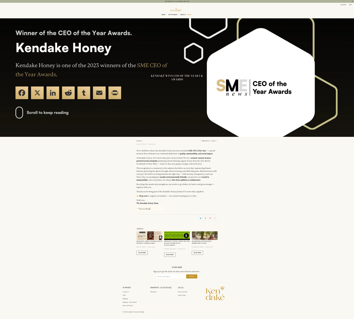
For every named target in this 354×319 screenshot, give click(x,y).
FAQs (124, 295)
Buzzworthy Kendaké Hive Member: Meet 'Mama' (202, 242)
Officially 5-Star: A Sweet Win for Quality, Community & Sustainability (177, 243)
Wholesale (153, 292)
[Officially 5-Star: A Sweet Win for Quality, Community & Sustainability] (177, 235)
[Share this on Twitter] (201, 218)
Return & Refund (128, 305)
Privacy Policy (182, 295)
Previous (205, 141)
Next (213, 141)
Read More (142, 253)
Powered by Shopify (138, 312)
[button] (164, 14)
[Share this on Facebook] (205, 218)
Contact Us (126, 292)
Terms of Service (182, 292)
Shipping (125, 298)
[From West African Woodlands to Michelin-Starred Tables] (149, 235)
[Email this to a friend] (215, 218)
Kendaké (129, 312)
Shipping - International (130, 302)
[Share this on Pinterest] (210, 218)
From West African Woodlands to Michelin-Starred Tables (149, 242)
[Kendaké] (176, 9)
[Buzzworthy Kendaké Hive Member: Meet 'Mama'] (205, 235)
